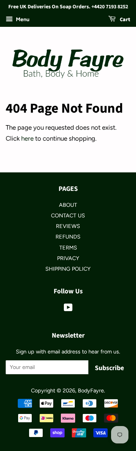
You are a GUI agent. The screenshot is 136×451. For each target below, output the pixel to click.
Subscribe (109, 368)
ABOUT (68, 204)
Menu (22, 19)
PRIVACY (68, 258)
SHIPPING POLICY (68, 268)
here (27, 138)
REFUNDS (68, 236)
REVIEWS (68, 226)
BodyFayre (91, 390)
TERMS (68, 247)
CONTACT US (68, 215)
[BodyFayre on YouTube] (68, 308)
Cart (124, 19)
